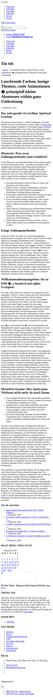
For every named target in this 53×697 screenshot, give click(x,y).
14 (15, 562)
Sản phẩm (10, 11)
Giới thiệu (10, 9)
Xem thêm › (28, 612)
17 (5, 565)
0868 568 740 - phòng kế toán (18, 691)
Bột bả (9, 634)
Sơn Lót (9, 646)
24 (5, 567)
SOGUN (10, 643)
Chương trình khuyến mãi (16, 636)
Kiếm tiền (10, 13)
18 (8, 565)
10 (5, 562)
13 (13, 562)
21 (15, 565)
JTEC (8, 639)
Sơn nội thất (11, 650)
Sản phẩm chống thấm (15, 641)
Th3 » (9, 570)
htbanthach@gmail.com (15, 667)
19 (10, 565)
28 (15, 567)
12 (10, 562)
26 (10, 567)
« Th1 (3, 570)
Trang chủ (10, 6)
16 (2, 565)
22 (18, 565)
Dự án (8, 16)
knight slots (46, 124)
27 (13, 567)
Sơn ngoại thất (12, 648)
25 (8, 567)
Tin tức (9, 18)
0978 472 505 (11, 665)
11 (7, 562)
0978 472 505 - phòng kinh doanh (20, 694)
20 (13, 565)
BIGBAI (9, 632)
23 (2, 567)
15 (18, 562)
